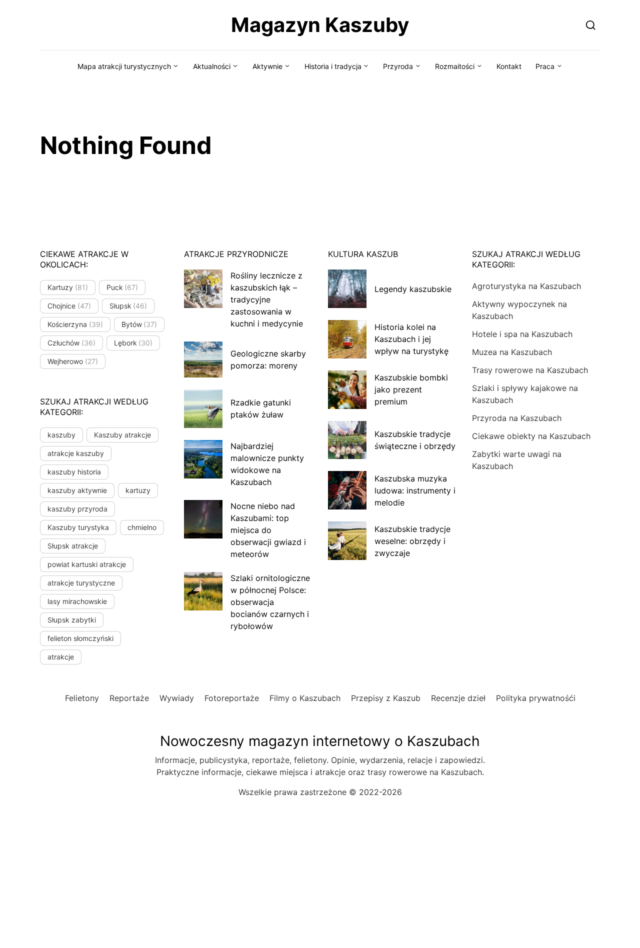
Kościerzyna (75, 324)
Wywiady (177, 698)
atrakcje (61, 656)
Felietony (82, 698)
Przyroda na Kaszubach (517, 418)
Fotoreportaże (231, 698)
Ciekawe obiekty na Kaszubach (531, 436)
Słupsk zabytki (72, 620)
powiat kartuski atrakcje (87, 564)
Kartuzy (68, 287)
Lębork (133, 342)
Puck (122, 287)
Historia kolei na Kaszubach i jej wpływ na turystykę (411, 339)
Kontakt (509, 66)
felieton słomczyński (81, 638)
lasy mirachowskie (77, 601)
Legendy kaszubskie (413, 289)
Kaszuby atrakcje (122, 434)
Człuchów (72, 342)
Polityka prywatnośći (536, 698)
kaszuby (62, 434)
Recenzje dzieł (458, 698)
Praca (545, 66)
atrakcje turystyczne (81, 582)
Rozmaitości (454, 66)
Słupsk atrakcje (73, 546)
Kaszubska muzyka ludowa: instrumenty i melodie (415, 491)
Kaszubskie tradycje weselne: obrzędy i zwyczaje (412, 541)
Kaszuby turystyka (78, 527)
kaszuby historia (74, 472)
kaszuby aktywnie (77, 490)
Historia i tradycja (333, 66)
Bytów (140, 324)
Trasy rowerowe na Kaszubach (530, 370)
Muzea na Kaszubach (512, 352)
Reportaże (129, 698)
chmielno (142, 527)
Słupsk (129, 306)
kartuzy (138, 490)
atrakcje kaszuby (76, 453)
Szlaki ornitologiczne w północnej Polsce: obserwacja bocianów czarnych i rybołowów (270, 602)
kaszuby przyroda (78, 508)
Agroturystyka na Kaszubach (526, 286)
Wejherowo (73, 361)
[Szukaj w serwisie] (590, 25)
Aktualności (211, 66)
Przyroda (398, 66)
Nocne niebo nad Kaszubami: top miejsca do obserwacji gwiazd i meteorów (268, 530)
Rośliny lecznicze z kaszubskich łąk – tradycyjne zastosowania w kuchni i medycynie (266, 299)
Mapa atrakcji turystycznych (124, 66)
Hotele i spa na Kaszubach (522, 334)
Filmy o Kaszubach (305, 698)
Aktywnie (267, 66)
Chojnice (69, 306)
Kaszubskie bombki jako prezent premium (411, 389)
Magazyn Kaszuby (320, 24)
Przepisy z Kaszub (385, 698)
